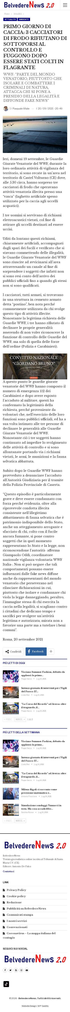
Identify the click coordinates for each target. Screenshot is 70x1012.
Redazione (14, 902)
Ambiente (24, 19)
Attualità (10, 19)
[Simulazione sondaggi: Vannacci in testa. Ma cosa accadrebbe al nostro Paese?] (11, 810)
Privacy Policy (16, 890)
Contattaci (8, 871)
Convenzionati (17, 927)
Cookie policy (16, 896)
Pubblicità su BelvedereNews (26, 908)
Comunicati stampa (20, 914)
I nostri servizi (17, 921)
